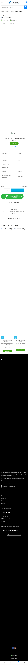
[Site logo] (14, 2)
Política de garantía (5, 518)
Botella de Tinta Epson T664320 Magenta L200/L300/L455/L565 (20, 342)
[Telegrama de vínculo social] (19, 219)
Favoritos (3, 503)
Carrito (2, 500)
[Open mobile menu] (1, 2)
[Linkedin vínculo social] (17, 219)
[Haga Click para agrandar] (4, 16)
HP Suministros (15, 216)
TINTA (23, 211)
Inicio (2, 11)
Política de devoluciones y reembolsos (10, 526)
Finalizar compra (4, 506)
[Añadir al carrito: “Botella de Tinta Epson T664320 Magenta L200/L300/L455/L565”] (15, 337)
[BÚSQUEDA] (25, 7)
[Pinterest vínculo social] (16, 219)
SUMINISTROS (6, 346)
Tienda (7, 11)
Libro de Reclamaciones (6, 508)
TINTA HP (14, 213)
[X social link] (14, 219)
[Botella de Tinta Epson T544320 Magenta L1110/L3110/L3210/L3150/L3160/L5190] (7, 283)
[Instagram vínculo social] (15, 648)
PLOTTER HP (19, 11)
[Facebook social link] (12, 219)
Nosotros (3, 521)
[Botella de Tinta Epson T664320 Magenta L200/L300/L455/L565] (20, 283)
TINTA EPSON (7, 347)
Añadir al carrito (17, 190)
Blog (2, 524)
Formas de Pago (5, 516)
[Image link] (14, 414)
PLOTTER (12, 11)
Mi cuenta (3, 498)
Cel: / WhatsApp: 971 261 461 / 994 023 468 (13, 483)
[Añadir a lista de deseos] (11, 230)
